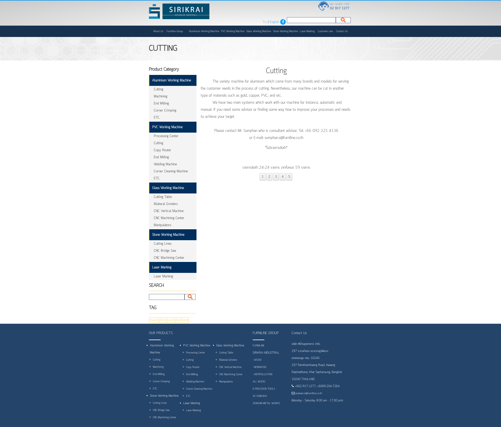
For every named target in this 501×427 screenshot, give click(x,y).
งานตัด (171, 320)
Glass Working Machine (258, 31)
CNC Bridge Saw (165, 250)
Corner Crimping (165, 110)
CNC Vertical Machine (169, 211)
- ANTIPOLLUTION (262, 374)
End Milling (161, 103)
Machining (160, 96)
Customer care (325, 31)
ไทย (265, 22)
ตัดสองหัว (154, 320)
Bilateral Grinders (166, 204)
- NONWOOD (259, 367)
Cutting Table (163, 197)
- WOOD (257, 360)
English (274, 22)
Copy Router (162, 150)
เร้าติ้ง (163, 320)
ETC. (157, 117)
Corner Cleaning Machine (171, 171)
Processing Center (166, 136)
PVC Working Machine (232, 31)
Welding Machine (165, 164)
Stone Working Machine (285, 31)
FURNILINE (258, 346)
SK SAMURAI (260, 396)
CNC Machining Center (169, 218)
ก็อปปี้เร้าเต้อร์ (182, 320)
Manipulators (162, 225)
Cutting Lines (162, 243)
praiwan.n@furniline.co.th (308, 393)
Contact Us (342, 31)
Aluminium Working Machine (204, 31)
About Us (158, 31)
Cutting (158, 89)
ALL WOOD (259, 382)
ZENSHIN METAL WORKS (266, 403)
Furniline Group (175, 31)
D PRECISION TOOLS (264, 389)
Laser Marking (307, 31)
